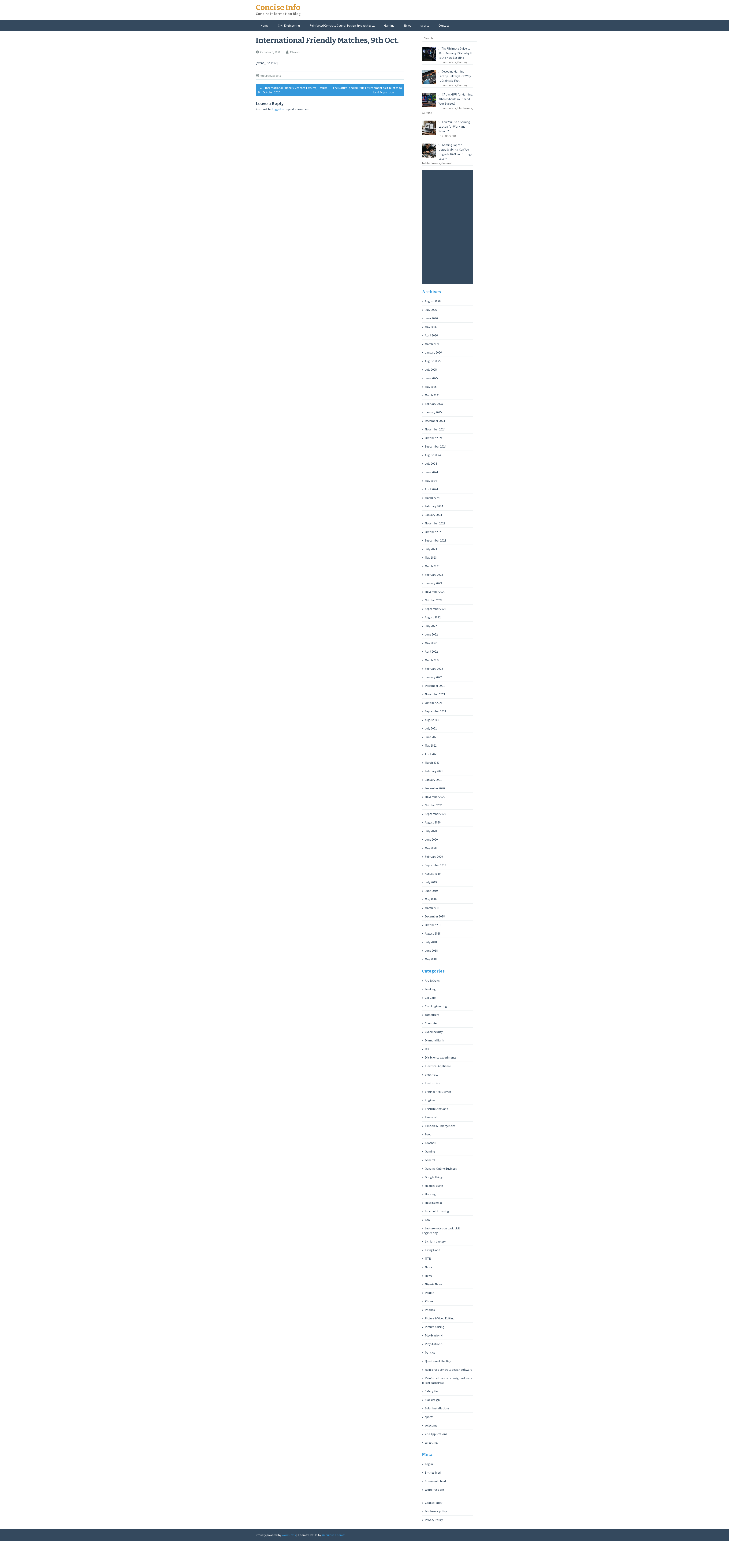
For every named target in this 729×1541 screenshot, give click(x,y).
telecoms (431, 1425)
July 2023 (431, 549)
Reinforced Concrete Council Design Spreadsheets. (342, 25)
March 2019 (432, 908)
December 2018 (435, 916)
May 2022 (431, 643)
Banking (430, 989)
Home (264, 25)
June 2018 (431, 950)
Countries (431, 1023)
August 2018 (433, 933)
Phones (430, 1310)
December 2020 (435, 788)
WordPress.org (434, 1489)
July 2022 (431, 626)
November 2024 (435, 429)
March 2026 (432, 344)
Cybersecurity (434, 1032)
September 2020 (435, 814)
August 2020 (433, 822)
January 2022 (433, 677)
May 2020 (431, 848)
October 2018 (433, 925)
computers (432, 1015)
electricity (431, 1074)
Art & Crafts (432, 980)
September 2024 (435, 446)
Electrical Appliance (438, 1066)
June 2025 (431, 378)
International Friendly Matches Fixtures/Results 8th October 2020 (292, 90)
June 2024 (431, 472)
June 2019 (431, 891)
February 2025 (434, 404)
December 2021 (435, 686)
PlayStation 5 (434, 1344)
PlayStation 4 (434, 1335)
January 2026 (433, 352)
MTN (428, 1258)
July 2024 (431, 463)
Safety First (432, 1391)
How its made (434, 1203)
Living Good (432, 1250)
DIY (427, 1049)
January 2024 (433, 515)
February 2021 (434, 771)
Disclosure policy (436, 1511)
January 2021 (433, 780)
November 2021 (435, 694)
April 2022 (431, 651)
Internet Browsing (437, 1211)
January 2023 (433, 583)
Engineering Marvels (438, 1091)
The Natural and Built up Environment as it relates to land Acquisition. (367, 90)
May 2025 (431, 386)
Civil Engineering (289, 25)
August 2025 (433, 361)
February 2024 (434, 506)
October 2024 (433, 438)
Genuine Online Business (441, 1168)
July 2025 (431, 369)
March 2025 (432, 395)
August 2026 (433, 301)
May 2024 (431, 480)
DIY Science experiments (440, 1057)
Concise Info (278, 7)
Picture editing (434, 1327)
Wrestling (431, 1442)
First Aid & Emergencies (440, 1126)
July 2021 (431, 728)
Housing (430, 1194)
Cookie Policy (433, 1503)
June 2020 (431, 839)
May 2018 (431, 959)
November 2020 (435, 797)
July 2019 (431, 882)
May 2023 (431, 557)
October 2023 (433, 532)
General (430, 1160)
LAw (427, 1220)
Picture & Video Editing (439, 1318)
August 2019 (433, 873)
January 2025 (433, 412)
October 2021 (433, 703)
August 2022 (433, 617)
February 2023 (434, 574)
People (429, 1293)
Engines (430, 1100)
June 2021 (431, 737)
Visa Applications (436, 1434)
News (407, 25)
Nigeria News (433, 1284)
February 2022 (434, 668)
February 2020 (434, 856)
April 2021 (431, 754)
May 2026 (431, 327)
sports (425, 25)
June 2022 (431, 634)
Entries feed (433, 1472)
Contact (444, 25)
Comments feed (435, 1481)
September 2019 (435, 865)
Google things (434, 1177)
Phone (429, 1301)
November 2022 (435, 592)
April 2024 (431, 489)
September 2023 (435, 540)
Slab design (432, 1400)
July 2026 (431, 310)
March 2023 (432, 566)
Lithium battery (435, 1241)
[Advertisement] (448, 227)
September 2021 (435, 711)
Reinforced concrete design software (448, 1369)
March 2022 (432, 660)
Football (265, 75)
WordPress (289, 1535)
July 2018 (431, 942)
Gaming (389, 25)
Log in (429, 1464)
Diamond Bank (434, 1040)
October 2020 (433, 805)
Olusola (295, 52)
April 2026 (431, 335)
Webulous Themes (334, 1535)
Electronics (432, 1083)
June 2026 (431, 318)
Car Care (430, 997)
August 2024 (433, 455)
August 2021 (433, 720)
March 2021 (432, 762)
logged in (278, 109)
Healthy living (434, 1185)
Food (428, 1134)
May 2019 (431, 899)
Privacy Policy (434, 1520)
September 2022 (435, 609)
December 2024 (435, 421)
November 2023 (435, 523)
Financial (431, 1117)
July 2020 (431, 831)
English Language (436, 1109)
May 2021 (431, 745)
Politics (430, 1352)
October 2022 (433, 600)
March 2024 (432, 498)
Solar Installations (437, 1408)
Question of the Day (438, 1361)
